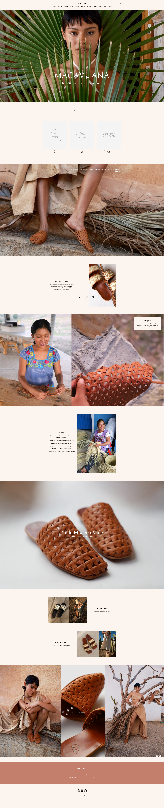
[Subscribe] (135, 804)
